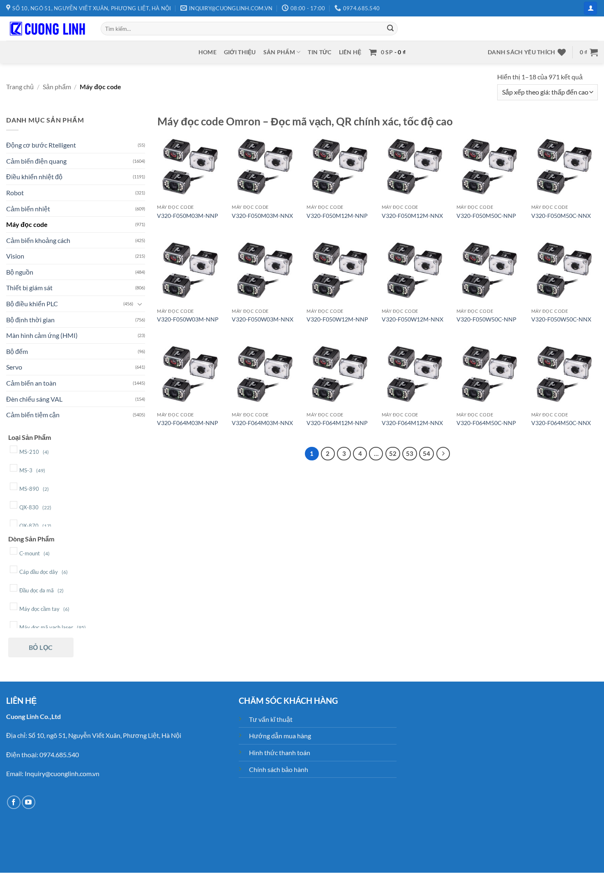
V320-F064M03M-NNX (262, 422)
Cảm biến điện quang (36, 160)
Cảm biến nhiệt (28, 208)
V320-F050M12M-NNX (412, 215)
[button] (590, 8)
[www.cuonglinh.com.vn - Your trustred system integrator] (47, 28)
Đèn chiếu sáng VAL (34, 398)
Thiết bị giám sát (29, 287)
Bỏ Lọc (41, 647)
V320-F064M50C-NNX (561, 422)
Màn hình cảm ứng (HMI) (42, 335)
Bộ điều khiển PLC (32, 303)
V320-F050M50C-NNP (486, 215)
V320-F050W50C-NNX (561, 319)
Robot (15, 192)
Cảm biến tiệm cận (33, 414)
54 (426, 453)
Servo (14, 367)
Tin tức (319, 52)
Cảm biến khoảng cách (38, 240)
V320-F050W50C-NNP (486, 319)
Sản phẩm (279, 52)
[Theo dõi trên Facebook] (14, 802)
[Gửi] (390, 29)
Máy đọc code (27, 224)
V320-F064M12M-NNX (412, 422)
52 (393, 453)
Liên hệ (350, 52)
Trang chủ (20, 86)
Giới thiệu (240, 52)
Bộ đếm (17, 351)
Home (207, 52)
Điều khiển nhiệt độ (34, 176)
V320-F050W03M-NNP (188, 319)
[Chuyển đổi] (140, 303)
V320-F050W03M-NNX (262, 319)
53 (409, 453)
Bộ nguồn (19, 271)
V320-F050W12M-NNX (412, 319)
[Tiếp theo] (443, 454)
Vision (15, 256)
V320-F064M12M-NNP (337, 422)
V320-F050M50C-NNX (561, 215)
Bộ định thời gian (30, 319)
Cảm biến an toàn (31, 383)
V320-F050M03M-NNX (262, 215)
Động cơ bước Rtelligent (41, 145)
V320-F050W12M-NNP (337, 319)
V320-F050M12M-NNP (337, 215)
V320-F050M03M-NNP (187, 215)
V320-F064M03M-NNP (187, 422)
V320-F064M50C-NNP (486, 422)
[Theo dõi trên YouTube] (28, 802)
